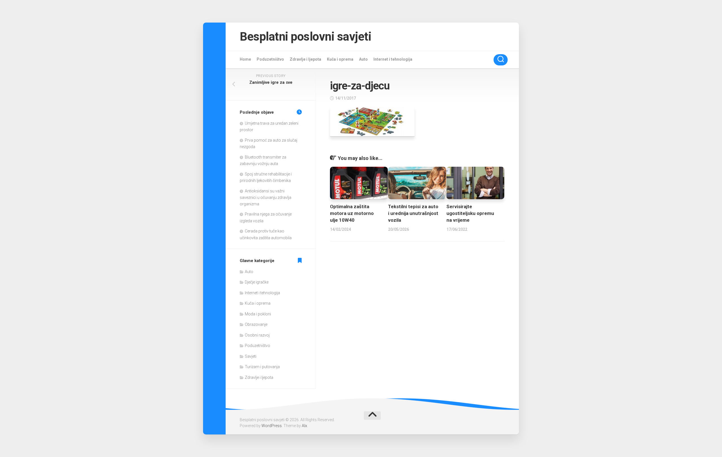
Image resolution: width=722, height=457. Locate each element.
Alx (304, 425)
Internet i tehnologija (392, 59)
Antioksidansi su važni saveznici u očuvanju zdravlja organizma (265, 197)
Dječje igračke (256, 282)
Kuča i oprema (340, 59)
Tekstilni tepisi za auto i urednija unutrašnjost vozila (413, 213)
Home (245, 59)
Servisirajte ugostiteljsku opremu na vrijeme (470, 213)
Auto (363, 59)
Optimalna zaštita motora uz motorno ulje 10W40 (352, 213)
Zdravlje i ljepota (305, 59)
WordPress (271, 425)
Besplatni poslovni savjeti (305, 36)
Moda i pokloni (258, 314)
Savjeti (250, 356)
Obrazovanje (256, 324)
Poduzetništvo (270, 59)
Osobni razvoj (257, 335)
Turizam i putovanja (262, 366)
